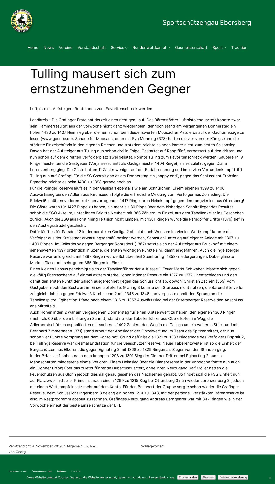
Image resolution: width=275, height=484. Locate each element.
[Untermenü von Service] (126, 48)
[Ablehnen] (269, 478)
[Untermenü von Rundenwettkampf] (169, 48)
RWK (94, 446)
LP (86, 446)
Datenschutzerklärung (233, 477)
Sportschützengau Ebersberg (206, 22)
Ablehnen (208, 477)
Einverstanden (188, 477)
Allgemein (74, 446)
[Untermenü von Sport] (225, 48)
